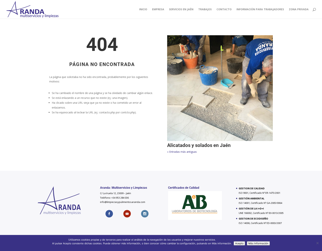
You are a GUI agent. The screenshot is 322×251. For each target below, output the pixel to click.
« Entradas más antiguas (182, 151)
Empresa (158, 9)
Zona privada (299, 9)
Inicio (143, 9)
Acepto (239, 243)
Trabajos (205, 9)
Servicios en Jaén (181, 9)
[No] (317, 243)
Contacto (224, 9)
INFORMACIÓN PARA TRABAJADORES (260, 9)
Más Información (258, 243)
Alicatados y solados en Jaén (199, 145)
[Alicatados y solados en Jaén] (220, 88)
